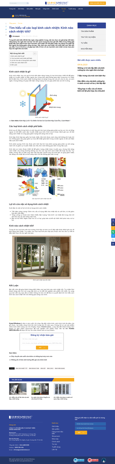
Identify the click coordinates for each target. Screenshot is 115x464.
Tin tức (63, 9)
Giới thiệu (21, 9)
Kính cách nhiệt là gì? (17, 56)
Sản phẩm (30, 9)
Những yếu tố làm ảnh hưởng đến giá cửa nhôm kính (29, 360)
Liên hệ (80, 9)
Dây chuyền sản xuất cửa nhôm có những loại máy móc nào (31, 356)
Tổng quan (12, 23)
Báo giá (38, 9)
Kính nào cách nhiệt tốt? (19, 63)
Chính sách (55, 9)
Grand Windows (21, 47)
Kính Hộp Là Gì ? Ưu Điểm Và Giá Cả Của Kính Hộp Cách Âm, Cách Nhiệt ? (44, 121)
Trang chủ (12, 9)
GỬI (40, 347)
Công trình (46, 9)
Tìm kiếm (27, 3)
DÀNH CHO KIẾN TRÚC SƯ (97, 3)
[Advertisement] (41, 309)
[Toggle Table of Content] (34, 53)
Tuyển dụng (72, 9)
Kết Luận (14, 65)
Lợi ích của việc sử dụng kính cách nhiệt (23, 60)
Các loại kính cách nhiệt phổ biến (21, 58)
